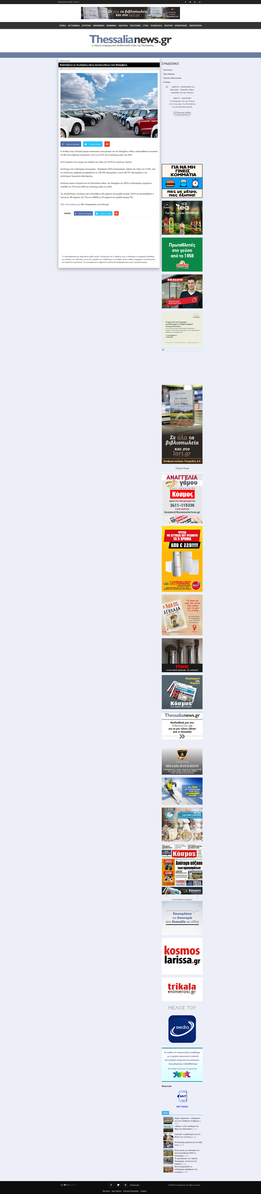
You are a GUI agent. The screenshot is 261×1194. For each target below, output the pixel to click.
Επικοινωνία (134, 1185)
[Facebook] (111, 1185)
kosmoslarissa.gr (72, 204)
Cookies (166, 82)
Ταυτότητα (167, 70)
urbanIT (73, 1185)
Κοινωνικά (111, 26)
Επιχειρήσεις (181, 26)
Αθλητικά (123, 26)
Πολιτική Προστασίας (172, 78)
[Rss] (125, 1185)
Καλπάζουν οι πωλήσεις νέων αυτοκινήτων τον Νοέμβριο (93, 64)
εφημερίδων (188, 899)
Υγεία (145, 26)
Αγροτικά (86, 26)
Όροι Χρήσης (169, 74)
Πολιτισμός (135, 26)
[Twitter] (118, 1185)
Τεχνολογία (156, 26)
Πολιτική (168, 26)
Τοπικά (62, 26)
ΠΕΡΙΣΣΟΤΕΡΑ (195, 26)
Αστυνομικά (74, 26)
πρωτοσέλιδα (178, 899)
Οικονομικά (98, 26)
